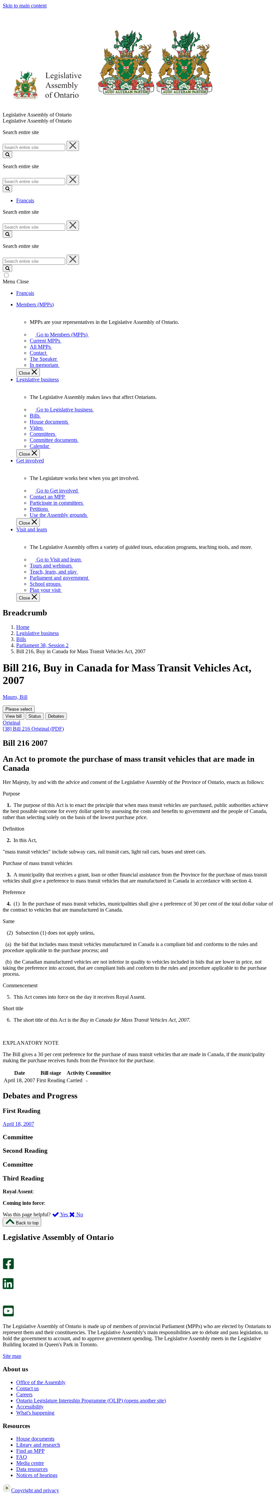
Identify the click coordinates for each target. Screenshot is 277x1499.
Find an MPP (30, 1451)
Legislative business (37, 633)
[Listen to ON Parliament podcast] (6, 1296)
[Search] (7, 154)
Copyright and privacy (35, 1490)
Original (11, 723)
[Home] (108, 108)
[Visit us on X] (6, 1275)
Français (25, 200)
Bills (21, 639)
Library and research (38, 1445)
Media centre (30, 1463)
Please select (18, 709)
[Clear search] (73, 146)
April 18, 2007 (18, 1124)
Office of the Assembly (41, 1382)
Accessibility (30, 1406)
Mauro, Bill (15, 697)
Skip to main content (25, 5)
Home (22, 627)
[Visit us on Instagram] (6, 1255)
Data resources (32, 1469)
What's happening (35, 1413)
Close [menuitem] (25, 373)
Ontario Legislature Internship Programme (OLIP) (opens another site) (91, 1400)
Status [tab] (34, 716)
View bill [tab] (13, 716)
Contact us (27, 1388)
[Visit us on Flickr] (6, 1302)
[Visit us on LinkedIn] (8, 1287)
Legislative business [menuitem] (37, 379)
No (79, 1214)
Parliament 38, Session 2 (42, 645)
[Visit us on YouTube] (8, 1315)
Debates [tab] (56, 716)
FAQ (21, 1457)
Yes (64, 1214)
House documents (35, 1439)
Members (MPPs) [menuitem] (35, 304)
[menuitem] (61, 334)
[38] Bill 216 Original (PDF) (33, 729)
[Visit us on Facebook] (8, 1267)
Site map (12, 1356)
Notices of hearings (36, 1475)
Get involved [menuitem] (30, 460)
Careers (24, 1394)
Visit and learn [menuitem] (31, 529)
